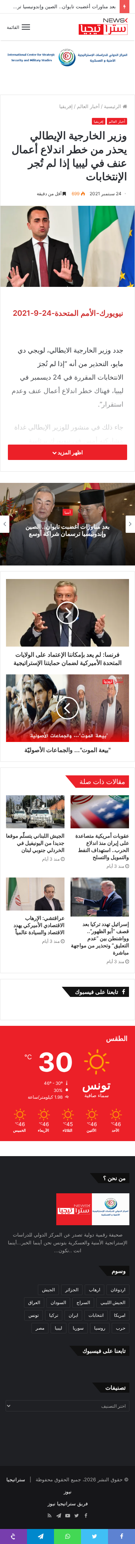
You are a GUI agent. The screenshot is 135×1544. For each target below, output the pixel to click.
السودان (58, 1302)
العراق (34, 1302)
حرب (120, 1328)
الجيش (48, 1289)
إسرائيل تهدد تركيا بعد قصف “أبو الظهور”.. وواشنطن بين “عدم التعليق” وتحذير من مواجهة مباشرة (100, 938)
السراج (83, 1302)
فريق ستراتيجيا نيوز (68, 1503)
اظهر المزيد (70, 452)
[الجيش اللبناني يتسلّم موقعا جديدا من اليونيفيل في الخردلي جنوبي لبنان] (35, 811)
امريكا (119, 1315)
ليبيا (58, 1328)
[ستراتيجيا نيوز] (103, 26)
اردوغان (118, 1289)
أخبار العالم (88, 106)
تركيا (53, 1315)
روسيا (99, 1328)
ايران (73, 1315)
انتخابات (96, 1315)
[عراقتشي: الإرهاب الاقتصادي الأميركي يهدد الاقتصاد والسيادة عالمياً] (35, 894)
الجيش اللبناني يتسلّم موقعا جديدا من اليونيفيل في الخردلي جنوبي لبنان (35, 842)
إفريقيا (66, 106)
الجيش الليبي (112, 1302)
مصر (40, 1328)
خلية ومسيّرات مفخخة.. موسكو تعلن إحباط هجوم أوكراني (65, 530)
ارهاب (94, 1289)
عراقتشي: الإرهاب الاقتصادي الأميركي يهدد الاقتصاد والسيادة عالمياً (39, 925)
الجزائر (71, 1289)
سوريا (78, 1328)
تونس (33, 1315)
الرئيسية (113, 106)
